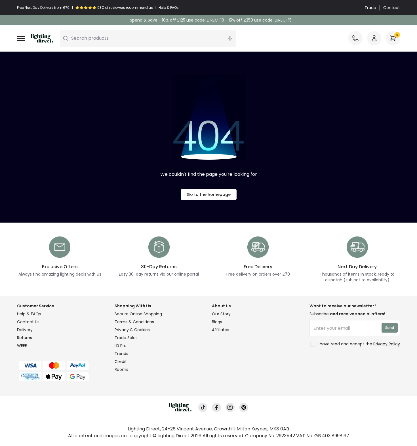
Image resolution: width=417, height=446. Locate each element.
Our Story (221, 314)
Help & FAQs (29, 314)
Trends (121, 353)
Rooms (121, 369)
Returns (24, 338)
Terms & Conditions (134, 322)
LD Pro (121, 345)
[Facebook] (216, 407)
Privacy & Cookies (132, 330)
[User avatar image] (374, 38)
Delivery (25, 330)
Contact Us (28, 322)
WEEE (22, 345)
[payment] (62, 365)
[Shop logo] (42, 38)
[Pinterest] (243, 407)
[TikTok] (202, 407)
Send (389, 327)
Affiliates (220, 330)
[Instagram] (230, 407)
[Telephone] (355, 38)
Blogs (217, 322)
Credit (121, 361)
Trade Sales (126, 338)
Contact (391, 7)
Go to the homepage (209, 194)
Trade (370, 7)
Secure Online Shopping (138, 314)
